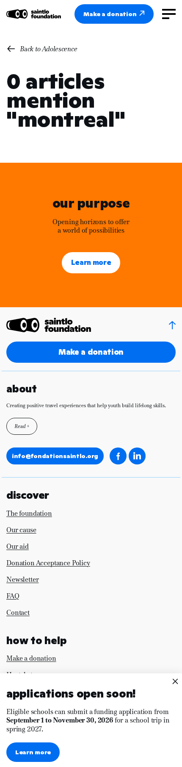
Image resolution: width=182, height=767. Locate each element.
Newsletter (22, 579)
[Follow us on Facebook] (118, 455)
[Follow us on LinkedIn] (137, 455)
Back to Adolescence (48, 49)
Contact (18, 613)
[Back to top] (172, 325)
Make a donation (109, 14)
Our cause (21, 530)
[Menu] (169, 14)
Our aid (17, 546)
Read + (21, 426)
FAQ (12, 596)
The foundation (29, 513)
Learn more (91, 262)
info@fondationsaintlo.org (55, 456)
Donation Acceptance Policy (48, 563)
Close (174, 680)
